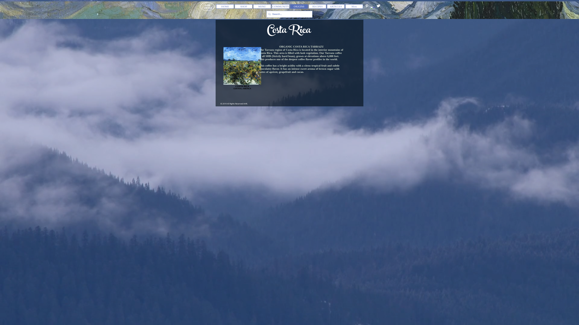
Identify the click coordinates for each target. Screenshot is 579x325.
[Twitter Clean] (378, 6)
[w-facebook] (372, 9)
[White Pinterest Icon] (367, 6)
